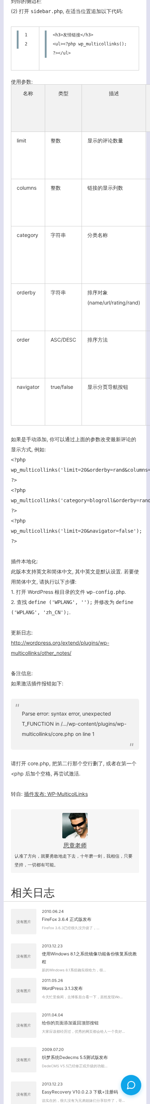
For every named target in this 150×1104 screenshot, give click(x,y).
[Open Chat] (131, 1085)
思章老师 (75, 845)
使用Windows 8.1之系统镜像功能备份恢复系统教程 (89, 957)
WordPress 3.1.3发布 (62, 988)
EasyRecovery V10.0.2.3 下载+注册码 (80, 1092)
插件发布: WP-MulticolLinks (56, 794)
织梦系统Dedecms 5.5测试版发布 (75, 1057)
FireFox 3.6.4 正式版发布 (66, 919)
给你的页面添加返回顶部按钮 (70, 1023)
